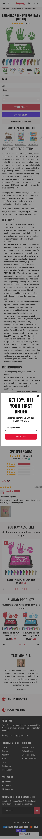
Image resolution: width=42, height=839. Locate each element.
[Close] (38, 396)
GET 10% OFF (21, 437)
